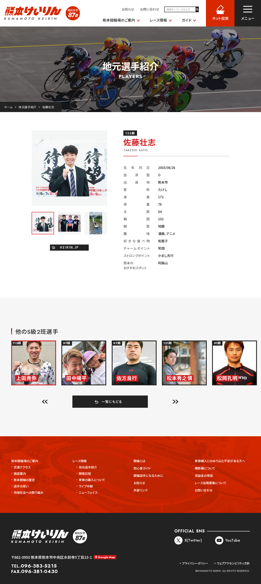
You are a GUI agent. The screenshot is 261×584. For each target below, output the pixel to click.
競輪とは (139, 461)
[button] (43, 223)
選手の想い (21, 486)
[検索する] (197, 9)
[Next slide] (175, 401)
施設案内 (20, 473)
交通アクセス (22, 467)
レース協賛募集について (211, 483)
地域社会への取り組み (28, 492)
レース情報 (79, 461)
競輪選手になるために (148, 475)
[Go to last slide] (45, 401)
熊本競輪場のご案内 (24, 461)
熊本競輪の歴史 (24, 480)
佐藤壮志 (48, 107)
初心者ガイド (142, 468)
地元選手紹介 (27, 107)
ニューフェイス (88, 492)
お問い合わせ (203, 490)
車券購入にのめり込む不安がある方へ (220, 461)
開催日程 (85, 473)
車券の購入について (92, 480)
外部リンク (140, 490)
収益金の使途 (204, 475)
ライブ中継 (86, 486)
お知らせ (139, 483)
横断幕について (205, 468)
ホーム (8, 107)
